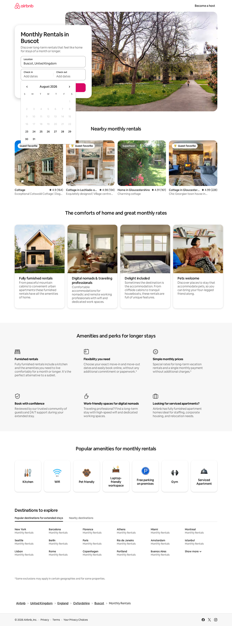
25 (41, 131)
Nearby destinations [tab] (81, 518)
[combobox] (53, 63)
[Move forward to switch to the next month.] (69, 87)
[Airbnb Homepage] (24, 6)
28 (62, 131)
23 (26, 131)
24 (33, 131)
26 (48, 131)
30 (26, 139)
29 (69, 131)
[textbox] (37, 76)
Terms (56, 619)
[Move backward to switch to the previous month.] (27, 87)
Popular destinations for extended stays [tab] (39, 518)
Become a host (205, 6)
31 (34, 139)
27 (55, 131)
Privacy (45, 619)
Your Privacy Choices (75, 619)
